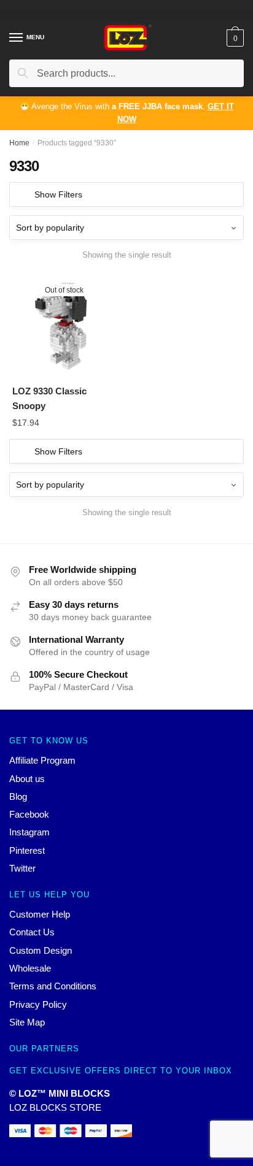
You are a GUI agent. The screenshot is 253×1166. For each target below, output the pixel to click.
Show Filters (58, 194)
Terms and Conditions (52, 986)
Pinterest (27, 850)
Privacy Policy (38, 1004)
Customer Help (39, 914)
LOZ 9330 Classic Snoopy (49, 398)
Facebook (29, 814)
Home (19, 143)
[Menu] (16, 38)
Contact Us (32, 932)
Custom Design (40, 950)
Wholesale (30, 968)
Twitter (22, 868)
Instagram (29, 832)
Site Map (27, 1022)
